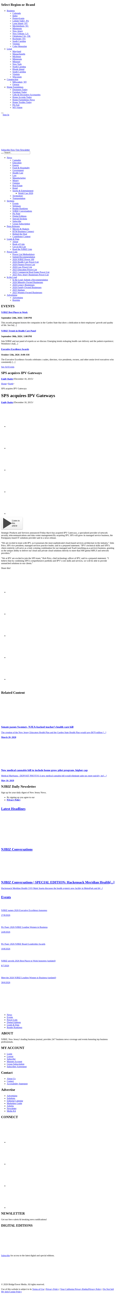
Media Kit (11, 1111)
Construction (12, 79)
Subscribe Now (8, 150)
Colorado (16, 13)
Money (15, 180)
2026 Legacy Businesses (23, 285)
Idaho (15, 16)
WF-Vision (17, 107)
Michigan (16, 56)
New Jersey (17, 31)
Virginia (16, 44)
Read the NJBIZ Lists (22, 249)
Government (18, 170)
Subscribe (16, 221)
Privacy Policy (14, 800)
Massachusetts (18, 54)
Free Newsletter (23, 150)
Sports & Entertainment (22, 190)
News (9, 157)
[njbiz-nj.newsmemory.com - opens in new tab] (13, 1251)
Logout (10, 1056)
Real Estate (17, 185)
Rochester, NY (19, 38)
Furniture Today (19, 92)
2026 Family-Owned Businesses (26, 287)
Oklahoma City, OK (21, 36)
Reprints (16, 300)
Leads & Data (13, 239)
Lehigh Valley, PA (20, 21)
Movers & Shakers (20, 229)
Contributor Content (21, 236)
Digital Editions (19, 216)
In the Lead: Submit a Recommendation (30, 280)
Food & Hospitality (21, 168)
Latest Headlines (13, 809)
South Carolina (19, 41)
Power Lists (12, 252)
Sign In (6, 115)
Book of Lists (18, 244)
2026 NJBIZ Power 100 (23, 259)
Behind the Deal (19, 234)
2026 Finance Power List (23, 264)
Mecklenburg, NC (20, 26)
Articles (10, 1106)
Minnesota (17, 28)
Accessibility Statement (17, 1083)
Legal (9, 49)
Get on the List (19, 246)
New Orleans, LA (20, 33)
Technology (17, 196)
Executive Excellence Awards (15, 349)
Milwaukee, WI (19, 82)
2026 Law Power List (22, 267)
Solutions (11, 1098)
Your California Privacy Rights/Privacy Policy (80, 1289)
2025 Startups (18, 290)
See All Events (7, 367)
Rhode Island (18, 69)
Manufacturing (19, 178)
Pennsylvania (18, 18)
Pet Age (16, 105)
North (10, 384)
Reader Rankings (20, 208)
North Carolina (19, 66)
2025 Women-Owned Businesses (27, 292)
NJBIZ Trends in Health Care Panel (18, 331)
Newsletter (11, 1108)
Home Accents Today (22, 97)
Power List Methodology (23, 254)
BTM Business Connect (23, 231)
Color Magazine (19, 46)
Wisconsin (17, 77)
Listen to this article (16, 523)
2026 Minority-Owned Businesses (27, 282)
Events (15, 203)
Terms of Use (38, 1289)
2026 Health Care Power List (25, 262)
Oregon (15, 84)
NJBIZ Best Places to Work (14, 312)
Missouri (16, 61)
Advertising (12, 295)
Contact (10, 1081)
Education (17, 162)
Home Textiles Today (22, 102)
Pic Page (16, 213)
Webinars (16, 206)
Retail (15, 188)
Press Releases (13, 226)
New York (17, 64)
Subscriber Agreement (17, 1066)
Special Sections (19, 218)
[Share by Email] (28, 513)
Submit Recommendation (23, 257)
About (15, 241)
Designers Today (20, 89)
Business (11, 10)
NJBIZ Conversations (22, 211)
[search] (2, 153)
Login (9, 1054)
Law (14, 175)
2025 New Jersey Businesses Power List (30, 274)
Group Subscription (21, 224)
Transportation (18, 198)
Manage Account (14, 1061)
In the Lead (12, 277)
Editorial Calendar (15, 1101)
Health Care (17, 173)
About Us (11, 1078)
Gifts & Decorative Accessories (26, 94)
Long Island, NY (20, 23)
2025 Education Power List (24, 269)
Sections (10, 201)
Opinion (16, 183)
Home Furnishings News (23, 100)
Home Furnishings (15, 87)
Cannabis (16, 160)
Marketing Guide (14, 1103)
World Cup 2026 (25, 193)
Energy (15, 165)
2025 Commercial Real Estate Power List (30, 272)
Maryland (16, 51)
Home (4, 384)
